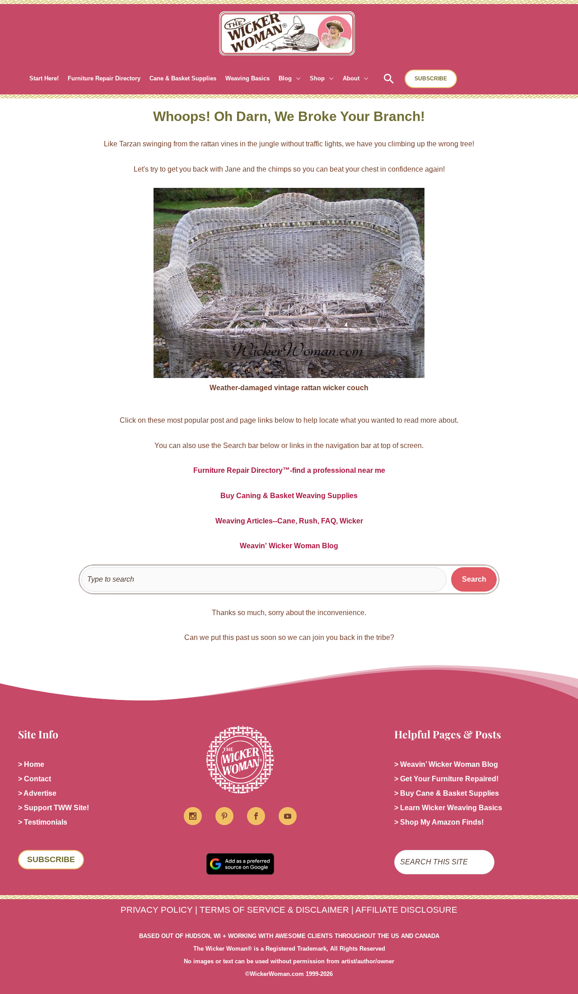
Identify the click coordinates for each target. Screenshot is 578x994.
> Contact (34, 779)
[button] (296, 78)
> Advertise (37, 793)
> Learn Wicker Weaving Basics (448, 808)
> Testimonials (42, 822)
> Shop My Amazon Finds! (439, 822)
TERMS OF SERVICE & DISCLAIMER (274, 910)
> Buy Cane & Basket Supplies (446, 793)
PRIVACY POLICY (157, 910)
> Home (31, 764)
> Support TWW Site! (53, 808)
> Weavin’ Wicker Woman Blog (446, 764)
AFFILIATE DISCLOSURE (406, 910)
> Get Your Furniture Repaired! (446, 779)
